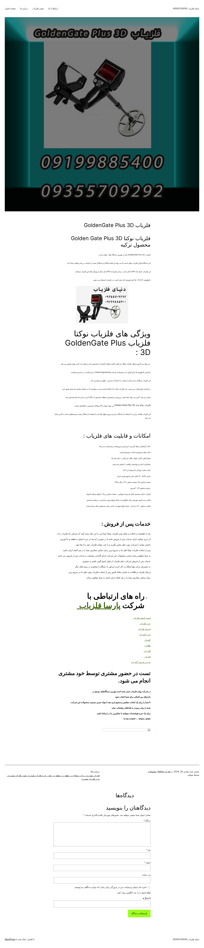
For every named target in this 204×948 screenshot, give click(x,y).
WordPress (10, 939)
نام (148, 850)
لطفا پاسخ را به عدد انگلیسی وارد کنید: (134, 892)
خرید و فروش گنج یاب (141, 662)
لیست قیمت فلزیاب (142, 618)
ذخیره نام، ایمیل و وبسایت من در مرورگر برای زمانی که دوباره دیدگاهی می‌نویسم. (110, 887)
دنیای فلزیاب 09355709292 (186, 8)
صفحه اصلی (10, 8)
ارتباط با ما (53, 8)
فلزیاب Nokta (164, 771)
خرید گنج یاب (145, 634)
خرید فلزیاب (145, 623)
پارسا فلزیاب (100, 605)
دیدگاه (147, 820)
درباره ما (24, 8)
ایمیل (147, 862)
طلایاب (147, 645)
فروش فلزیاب (144, 629)
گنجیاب (147, 640)
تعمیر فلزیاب (38, 8)
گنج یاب (147, 651)
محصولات (152, 771)
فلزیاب (147, 656)
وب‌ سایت (146, 874)
